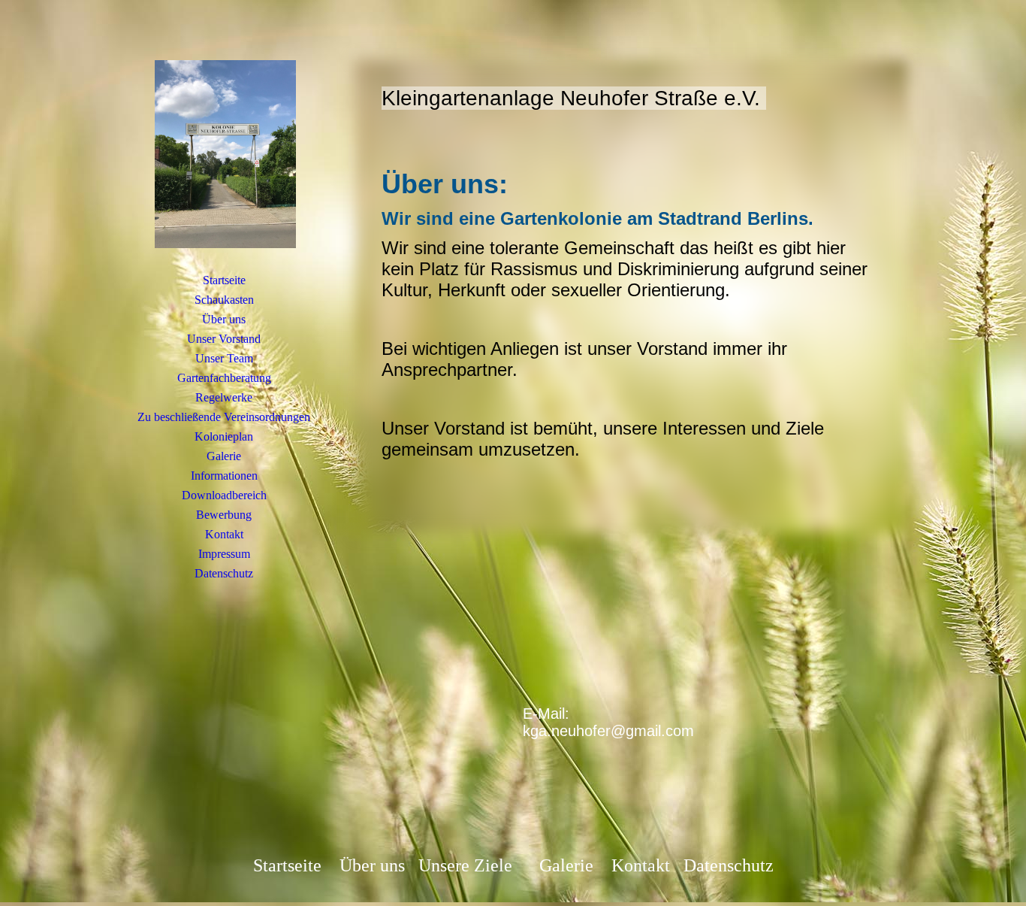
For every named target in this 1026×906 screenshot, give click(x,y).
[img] (224, 154)
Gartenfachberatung (224, 377)
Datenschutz (224, 573)
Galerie (224, 456)
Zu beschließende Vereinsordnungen (223, 417)
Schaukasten (224, 299)
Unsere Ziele (465, 865)
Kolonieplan (224, 436)
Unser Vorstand (224, 338)
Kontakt (224, 534)
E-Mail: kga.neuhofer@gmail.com (608, 722)
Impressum (224, 553)
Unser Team (224, 358)
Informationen (224, 475)
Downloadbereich (224, 495)
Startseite (224, 280)
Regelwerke (223, 397)
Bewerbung (224, 514)
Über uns (224, 319)
